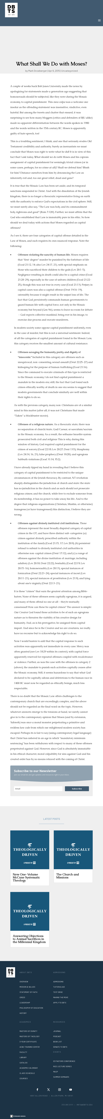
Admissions (58, 982)
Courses (24, 1078)
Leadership (25, 1003)
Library (23, 1057)
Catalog (24, 1063)
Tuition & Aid (59, 987)
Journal (57, 1031)
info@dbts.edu (85, 1105)
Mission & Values (27, 987)
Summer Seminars (61, 1077)
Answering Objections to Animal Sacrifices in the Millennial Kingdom (29, 939)
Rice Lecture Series (62, 1066)
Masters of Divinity (28, 1031)
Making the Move (60, 997)
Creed (22, 997)
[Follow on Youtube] (70, 1089)
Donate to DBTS (60, 1047)
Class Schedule (27, 1073)
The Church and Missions (67, 875)
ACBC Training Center (30, 1047)
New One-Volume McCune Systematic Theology (26, 877)
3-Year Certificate (28, 1042)
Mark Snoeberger (37, 70)
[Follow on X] (48, 1089)
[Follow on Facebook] (37, 1089)
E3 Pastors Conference (64, 1061)
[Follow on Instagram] (59, 1089)
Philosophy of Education (31, 1008)
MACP (55, 1072)
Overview (24, 982)
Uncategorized (69, 70)
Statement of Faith (28, 992)
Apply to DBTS (59, 1003)
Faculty (23, 1052)
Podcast (57, 1036)
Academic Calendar (29, 1068)
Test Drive (58, 992)
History (23, 1013)
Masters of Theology (30, 1036)
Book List (57, 1042)
